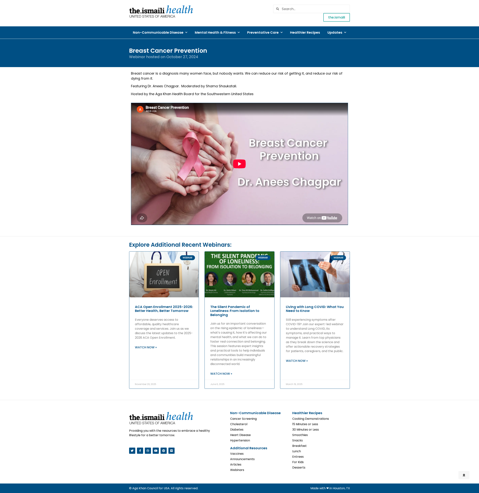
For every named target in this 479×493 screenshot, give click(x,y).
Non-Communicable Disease (158, 32)
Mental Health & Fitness (215, 32)
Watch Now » (146, 347)
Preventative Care (263, 32)
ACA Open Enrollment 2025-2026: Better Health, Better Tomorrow (164, 308)
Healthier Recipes (305, 32)
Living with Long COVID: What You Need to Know (315, 308)
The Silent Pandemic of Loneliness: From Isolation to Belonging (234, 310)
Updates (334, 32)
